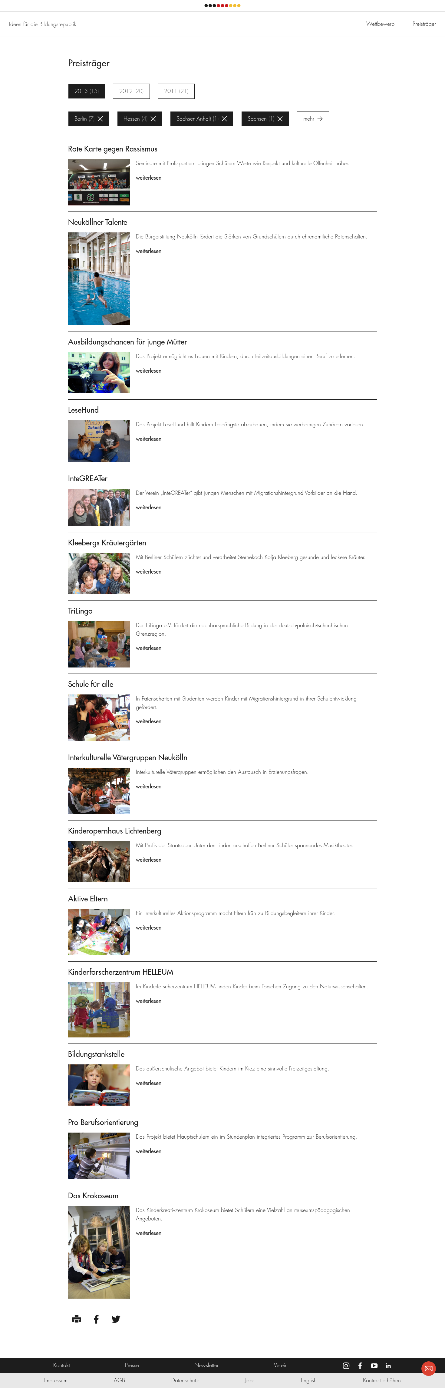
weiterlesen (148, 177)
